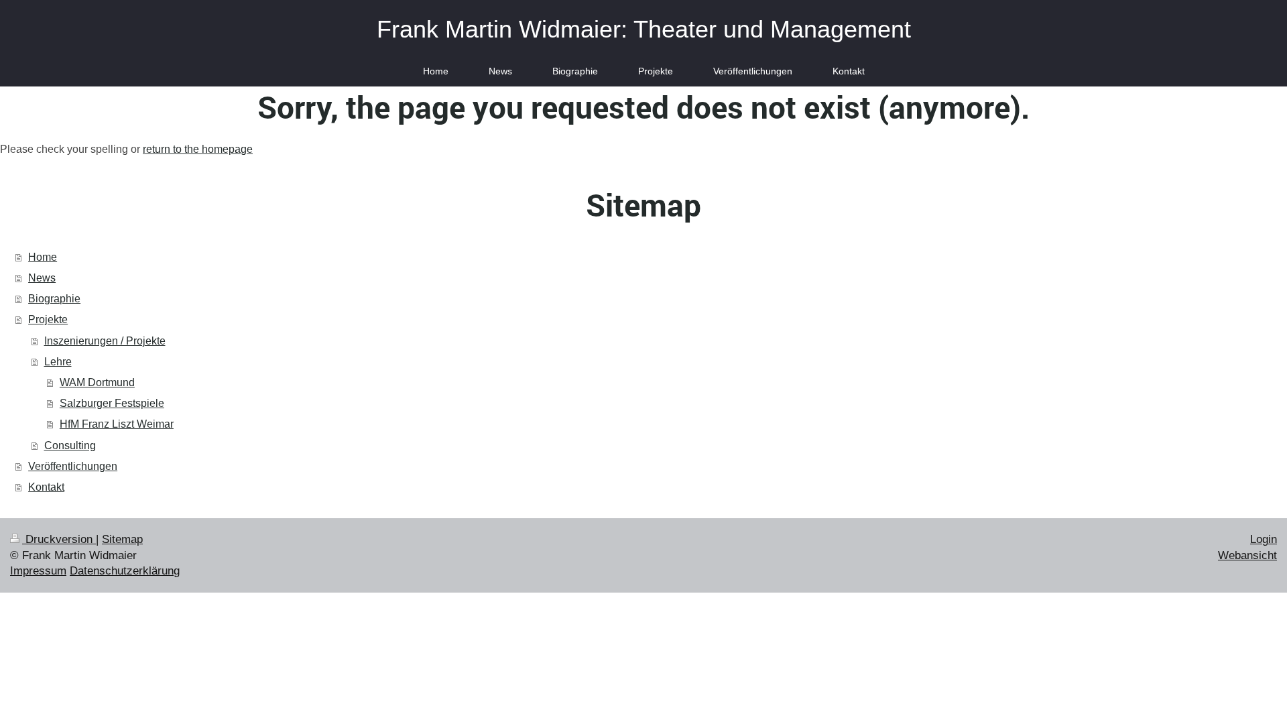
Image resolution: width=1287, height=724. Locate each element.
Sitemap (122, 539)
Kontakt (46, 487)
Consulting (70, 445)
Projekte (48, 319)
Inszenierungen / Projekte (105, 341)
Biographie (54, 298)
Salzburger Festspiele (112, 403)
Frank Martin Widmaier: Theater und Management (644, 29)
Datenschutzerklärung (125, 570)
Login (1263, 539)
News (42, 278)
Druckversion (59, 539)
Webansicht (1247, 555)
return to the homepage (198, 149)
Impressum (38, 570)
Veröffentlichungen (72, 466)
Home (42, 257)
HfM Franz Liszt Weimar (117, 424)
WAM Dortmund (97, 382)
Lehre (58, 361)
